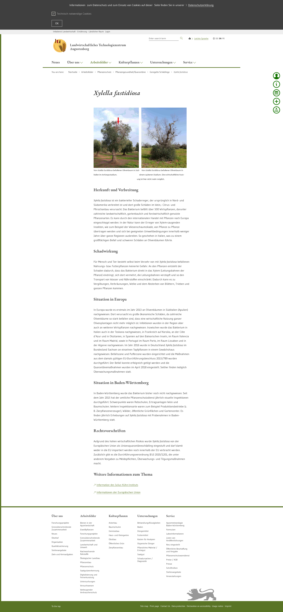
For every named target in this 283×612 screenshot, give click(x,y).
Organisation (57, 542)
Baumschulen (115, 527)
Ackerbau (113, 522)
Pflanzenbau (85, 562)
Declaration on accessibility (198, 606)
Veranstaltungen (173, 576)
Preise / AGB (171, 559)
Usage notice (217, 606)
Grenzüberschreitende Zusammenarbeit (61, 528)
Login (107, 31)
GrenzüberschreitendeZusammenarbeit (90, 539)
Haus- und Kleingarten (119, 535)
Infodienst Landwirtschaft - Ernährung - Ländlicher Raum (78, 31)
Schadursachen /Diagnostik (145, 559)
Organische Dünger (145, 543)
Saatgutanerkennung (89, 570)
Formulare (170, 529)
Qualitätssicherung (60, 546)
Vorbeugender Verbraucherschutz (88, 591)
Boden (140, 527)
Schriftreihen (172, 568)
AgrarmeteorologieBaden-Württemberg (175, 524)
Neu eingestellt (173, 544)
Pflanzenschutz (87, 566)
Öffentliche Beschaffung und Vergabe (176, 550)
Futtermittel (142, 535)
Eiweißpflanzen (87, 529)
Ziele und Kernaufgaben (62, 554)
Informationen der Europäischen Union (118, 492)
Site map (144, 606)
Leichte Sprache (201, 38)
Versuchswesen (87, 585)
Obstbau (112, 539)
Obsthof (55, 538)
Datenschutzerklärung (201, 5)
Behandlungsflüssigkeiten (148, 522)
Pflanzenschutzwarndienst (178, 555)
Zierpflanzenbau (116, 547)
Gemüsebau (114, 531)
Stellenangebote (59, 550)
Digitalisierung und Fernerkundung (88, 576)
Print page (154, 606)
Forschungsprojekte (60, 522)
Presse (169, 563)
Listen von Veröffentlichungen (174, 539)
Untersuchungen (87, 581)
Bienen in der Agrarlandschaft (87, 524)
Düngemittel (143, 531)
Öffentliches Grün (116, 543)
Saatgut (140, 554)
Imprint (228, 606)
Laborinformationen (175, 533)
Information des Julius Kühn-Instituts (117, 485)
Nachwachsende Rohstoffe (87, 552)
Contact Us (165, 606)
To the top (56, 606)
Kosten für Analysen (146, 539)
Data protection (178, 606)
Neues (54, 533)
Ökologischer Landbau (90, 558)
